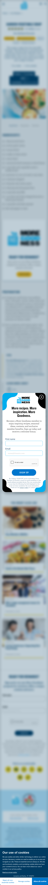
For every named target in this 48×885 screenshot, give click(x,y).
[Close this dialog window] (41, 397)
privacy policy (24, 487)
